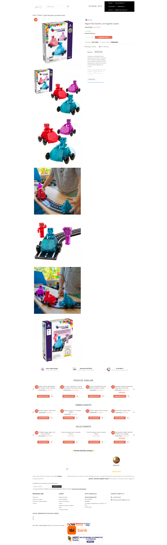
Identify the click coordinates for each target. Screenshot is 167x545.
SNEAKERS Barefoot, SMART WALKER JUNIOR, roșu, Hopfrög (121, 433)
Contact (35, 503)
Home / (35, 15)
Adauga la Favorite (91, 46)
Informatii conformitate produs (95, 82)
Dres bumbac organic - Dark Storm (45, 410)
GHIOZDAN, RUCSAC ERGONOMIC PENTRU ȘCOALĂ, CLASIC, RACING (45, 387)
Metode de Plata (63, 497)
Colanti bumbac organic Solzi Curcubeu (96, 410)
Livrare (60, 503)
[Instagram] (33, 519)
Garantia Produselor (64, 501)
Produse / (40, 15)
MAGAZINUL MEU (38, 494)
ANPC (60, 507)
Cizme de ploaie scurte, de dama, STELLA (71, 433)
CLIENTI (61, 494)
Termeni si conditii (37, 499)
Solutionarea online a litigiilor (66, 505)
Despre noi (35, 497)
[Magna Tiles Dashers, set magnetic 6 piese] (57, 42)
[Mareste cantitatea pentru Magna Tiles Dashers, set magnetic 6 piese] (92, 37)
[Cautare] (67, 6)
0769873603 (117, 497)
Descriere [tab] (90, 52)
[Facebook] (33, 517)
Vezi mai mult (91, 79)
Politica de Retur (63, 499)
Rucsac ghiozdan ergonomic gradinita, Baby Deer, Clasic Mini (122, 387)
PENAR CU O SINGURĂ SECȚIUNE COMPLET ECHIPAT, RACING (96, 387)
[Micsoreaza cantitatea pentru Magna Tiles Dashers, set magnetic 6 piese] (86, 37)
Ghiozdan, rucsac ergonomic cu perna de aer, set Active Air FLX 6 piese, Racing (71, 387)
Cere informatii (104, 46)
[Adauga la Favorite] (52, 396)
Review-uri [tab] (98, 52)
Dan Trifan (35, 525)
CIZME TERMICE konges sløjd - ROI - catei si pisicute (45, 433)
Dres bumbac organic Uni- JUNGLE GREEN (71, 411)
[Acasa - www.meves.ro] (38, 7)
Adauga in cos (104, 37)
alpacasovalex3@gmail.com (121, 500)
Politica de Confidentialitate (79, 489)
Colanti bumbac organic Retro (122, 410)
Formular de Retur (121, 10)
